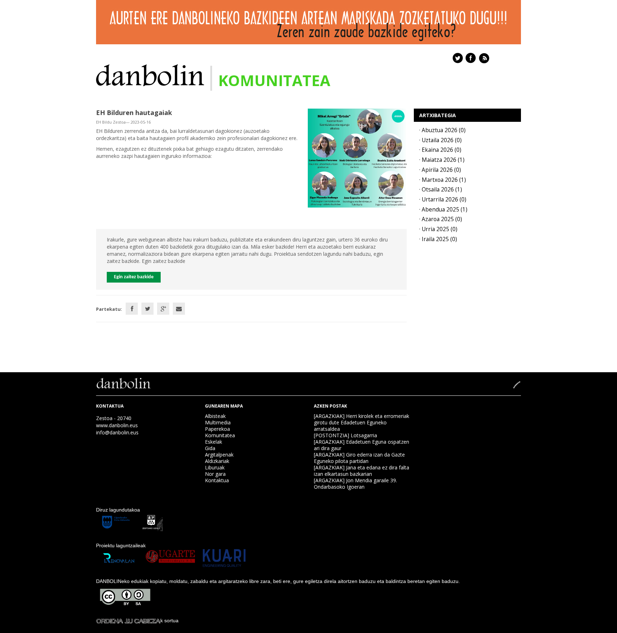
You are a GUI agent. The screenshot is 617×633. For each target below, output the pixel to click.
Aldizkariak (217, 461)
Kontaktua (217, 480)
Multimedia (218, 422)
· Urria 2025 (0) (438, 229)
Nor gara (215, 473)
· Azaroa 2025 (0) (440, 219)
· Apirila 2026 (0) (440, 170)
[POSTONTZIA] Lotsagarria (345, 435)
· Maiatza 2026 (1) (442, 160)
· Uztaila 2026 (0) (440, 140)
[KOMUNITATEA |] (150, 74)
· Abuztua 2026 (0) (442, 130)
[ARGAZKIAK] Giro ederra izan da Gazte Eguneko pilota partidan (359, 457)
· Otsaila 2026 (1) (440, 189)
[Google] (163, 309)
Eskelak (213, 441)
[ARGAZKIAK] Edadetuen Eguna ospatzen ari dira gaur (361, 445)
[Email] (179, 309)
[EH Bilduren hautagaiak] (357, 157)
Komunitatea (220, 435)
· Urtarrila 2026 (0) (442, 199)
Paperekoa (217, 428)
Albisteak (215, 416)
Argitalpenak (219, 454)
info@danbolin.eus (117, 432)
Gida (210, 448)
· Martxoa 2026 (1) (442, 180)
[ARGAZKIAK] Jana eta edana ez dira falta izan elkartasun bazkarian (361, 470)
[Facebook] (132, 309)
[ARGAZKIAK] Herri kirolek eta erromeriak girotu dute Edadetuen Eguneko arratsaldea (361, 422)
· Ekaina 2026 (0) (440, 150)
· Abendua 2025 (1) (443, 209)
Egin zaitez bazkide (134, 277)
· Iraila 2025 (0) (438, 239)
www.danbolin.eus (117, 425)
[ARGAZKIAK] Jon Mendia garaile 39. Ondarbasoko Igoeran (355, 483)
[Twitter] (147, 309)
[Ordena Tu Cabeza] (128, 620)
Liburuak (215, 467)
